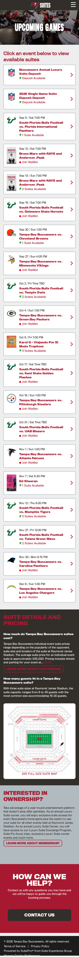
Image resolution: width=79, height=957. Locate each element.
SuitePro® (27, 951)
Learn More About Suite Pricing (33, 669)
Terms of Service (15, 946)
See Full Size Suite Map (39, 774)
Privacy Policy (40, 946)
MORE (48, 662)
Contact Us (39, 915)
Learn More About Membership (32, 843)
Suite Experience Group (56, 951)
